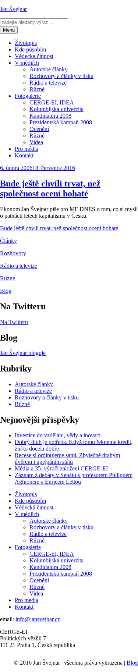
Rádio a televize (48, 82)
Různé (37, 89)
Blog (5, 291)
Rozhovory (13, 253)
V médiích (27, 63)
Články (8, 241)
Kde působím (30, 49)
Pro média (26, 149)
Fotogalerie (28, 96)
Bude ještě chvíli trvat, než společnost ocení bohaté (50, 188)
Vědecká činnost (34, 56)
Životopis (26, 43)
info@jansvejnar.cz (37, 619)
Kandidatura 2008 (50, 116)
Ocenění (39, 129)
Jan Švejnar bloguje (23, 353)
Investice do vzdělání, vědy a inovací (57, 435)
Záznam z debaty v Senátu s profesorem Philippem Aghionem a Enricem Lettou (73, 478)
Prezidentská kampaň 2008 (60, 122)
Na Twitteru (14, 322)
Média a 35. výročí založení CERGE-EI (61, 468)
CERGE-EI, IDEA (51, 102)
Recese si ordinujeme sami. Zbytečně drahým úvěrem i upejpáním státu (67, 458)
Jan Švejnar (13, 9)
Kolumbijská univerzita (56, 109)
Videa (36, 142)
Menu (9, 30)
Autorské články (48, 69)
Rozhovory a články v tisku (61, 76)
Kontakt (24, 155)
